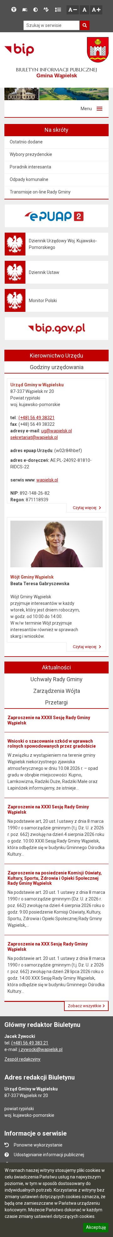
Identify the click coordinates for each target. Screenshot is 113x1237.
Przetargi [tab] (56, 702)
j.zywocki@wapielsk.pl (40, 1049)
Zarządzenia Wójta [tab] (56, 691)
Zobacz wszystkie (84, 1005)
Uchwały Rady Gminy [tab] (56, 679)
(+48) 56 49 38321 (37, 417)
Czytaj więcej (85, 507)
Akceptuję (96, 1228)
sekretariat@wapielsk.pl (34, 437)
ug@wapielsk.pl (56, 430)
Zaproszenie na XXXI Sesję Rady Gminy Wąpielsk (48, 809)
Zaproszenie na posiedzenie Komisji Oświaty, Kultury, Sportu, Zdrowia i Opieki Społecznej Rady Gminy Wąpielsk (55, 878)
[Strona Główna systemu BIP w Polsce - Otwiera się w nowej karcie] (19, 50)
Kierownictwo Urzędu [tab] (56, 355)
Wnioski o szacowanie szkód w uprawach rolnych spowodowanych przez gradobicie (52, 744)
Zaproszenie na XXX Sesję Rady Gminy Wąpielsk (48, 946)
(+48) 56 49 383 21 (29, 1042)
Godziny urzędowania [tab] (56, 367)
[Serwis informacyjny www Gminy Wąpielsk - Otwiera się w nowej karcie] (98, 50)
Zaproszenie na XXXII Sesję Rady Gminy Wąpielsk (49, 720)
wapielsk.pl (47, 479)
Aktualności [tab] (56, 667)
